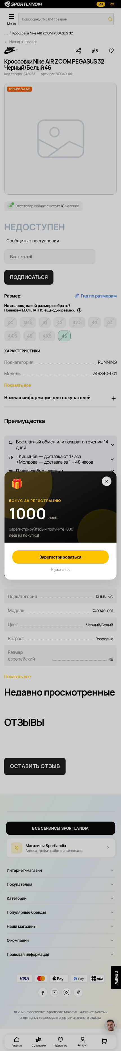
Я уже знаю (60, 570)
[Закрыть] (106, 481)
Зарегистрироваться (60, 557)
